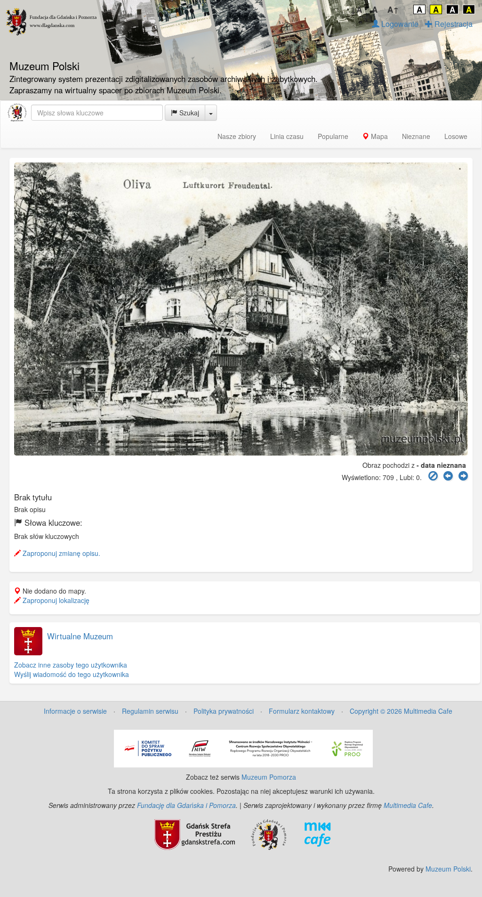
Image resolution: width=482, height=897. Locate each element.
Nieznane (416, 136)
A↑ (393, 9)
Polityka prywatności (223, 711)
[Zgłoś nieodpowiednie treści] (433, 476)
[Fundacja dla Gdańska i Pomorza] (268, 833)
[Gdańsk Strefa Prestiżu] (194, 833)
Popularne (333, 136)
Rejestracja (453, 23)
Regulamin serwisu (150, 711)
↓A (356, 9)
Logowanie (398, 23)
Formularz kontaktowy (302, 711)
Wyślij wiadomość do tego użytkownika (71, 674)
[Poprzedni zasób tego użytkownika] (448, 476)
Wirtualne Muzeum (80, 636)
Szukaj (188, 112)
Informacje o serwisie (75, 711)
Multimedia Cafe (408, 805)
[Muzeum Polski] (16, 112)
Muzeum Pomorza (268, 777)
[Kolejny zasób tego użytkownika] (463, 476)
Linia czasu (287, 136)
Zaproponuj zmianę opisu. (60, 553)
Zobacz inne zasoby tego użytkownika (70, 664)
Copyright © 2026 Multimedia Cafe (401, 711)
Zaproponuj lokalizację (55, 600)
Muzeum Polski (448, 868)
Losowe (455, 136)
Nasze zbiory (236, 136)
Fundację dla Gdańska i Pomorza (186, 805)
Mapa (378, 136)
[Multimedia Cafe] (317, 833)
